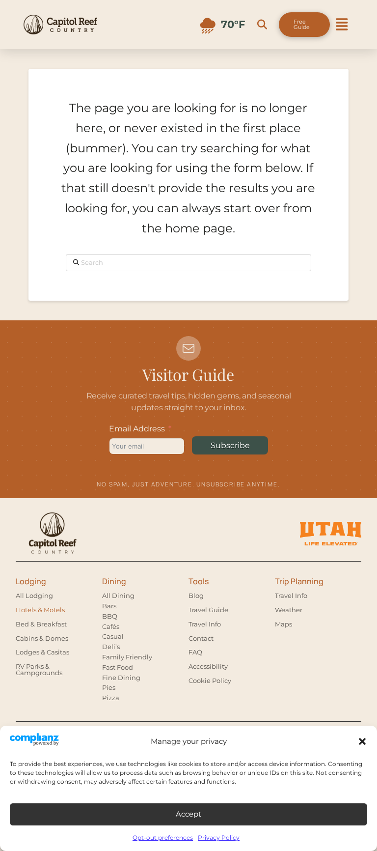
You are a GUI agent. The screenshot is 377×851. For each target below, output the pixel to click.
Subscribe (230, 445)
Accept (188, 814)
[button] (362, 741)
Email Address (137, 428)
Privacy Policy (219, 837)
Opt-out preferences (163, 837)
